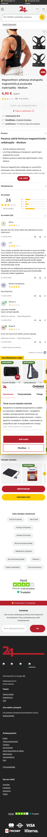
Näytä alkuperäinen (24, 316)
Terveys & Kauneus (23, 527)
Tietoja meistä (8, 694)
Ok (37, 628)
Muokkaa (22, 448)
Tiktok (5, 794)
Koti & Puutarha (15, 519)
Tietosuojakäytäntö (10, 741)
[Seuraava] (45, 381)
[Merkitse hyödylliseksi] (35, 237)
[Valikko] (2, 9)
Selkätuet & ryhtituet (23, 551)
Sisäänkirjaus (8, 697)
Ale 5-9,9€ (34, 519)
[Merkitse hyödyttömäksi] (40, 237)
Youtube (6, 784)
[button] (23, 215)
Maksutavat (7, 754)
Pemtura (36, 559)
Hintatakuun (23, 489)
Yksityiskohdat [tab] (24, 394)
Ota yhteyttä (8, 747)
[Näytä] (45, 186)
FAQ (4, 700)
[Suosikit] (37, 9)
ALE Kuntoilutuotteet (16, 559)
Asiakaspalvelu (8, 715)
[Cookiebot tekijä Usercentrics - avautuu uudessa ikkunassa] (33, 387)
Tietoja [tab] (39, 394)
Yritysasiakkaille (9, 767)
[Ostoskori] (43, 9)
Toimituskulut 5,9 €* (25, 603)
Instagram (7, 791)
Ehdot (5, 738)
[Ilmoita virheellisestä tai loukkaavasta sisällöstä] (45, 237)
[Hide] (45, 133)
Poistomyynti (23, 497)
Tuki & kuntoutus (34, 567)
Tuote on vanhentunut (23, 105)
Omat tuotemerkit (9, 25)
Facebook (6, 787)
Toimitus (6, 744)
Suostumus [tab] (8, 394)
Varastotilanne (8, 757)
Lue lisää (23, 178)
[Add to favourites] (44, 31)
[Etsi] (42, 17)
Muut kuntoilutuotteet (23, 543)
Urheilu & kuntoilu (23, 535)
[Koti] (23, 9)
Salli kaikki (23, 439)
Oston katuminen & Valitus (13, 750)
